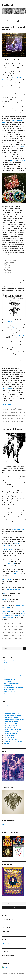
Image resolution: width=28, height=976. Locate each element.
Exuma (6, 415)
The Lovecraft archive (10, 727)
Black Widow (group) (7, 412)
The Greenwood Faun (10, 673)
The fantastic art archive (11, 721)
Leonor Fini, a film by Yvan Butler (13, 687)
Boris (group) (19, 630)
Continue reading (7, 404)
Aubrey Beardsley (13, 627)
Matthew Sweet (6, 637)
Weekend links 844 (9, 665)
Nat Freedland (11, 420)
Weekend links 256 (12, 429)
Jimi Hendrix (14, 417)
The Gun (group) (9, 421)
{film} (10, 408)
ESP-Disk (10, 565)
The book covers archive (11, 717)
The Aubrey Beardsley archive (12, 715)
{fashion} (20, 623)
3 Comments (23, 640)
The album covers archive (11, 713)
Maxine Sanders (14, 637)
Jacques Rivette (12, 635)
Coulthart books (8, 707)
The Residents (15, 640)
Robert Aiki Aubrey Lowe (13, 589)
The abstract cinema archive (12, 711)
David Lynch (16, 632)
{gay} (3, 624)
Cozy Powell (5, 414)
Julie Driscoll (20, 417)
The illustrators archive (11, 725)
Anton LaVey (9, 411)
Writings (6, 743)
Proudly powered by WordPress (16, 973)
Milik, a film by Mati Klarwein (12, 667)
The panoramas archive (10, 733)
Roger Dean (18, 420)
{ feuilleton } (7, 5)
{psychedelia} (5, 409)
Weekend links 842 (9, 679)
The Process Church (6, 640)
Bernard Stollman (9, 563)
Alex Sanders (17, 626)
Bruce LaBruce (8, 549)
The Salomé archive (9, 737)
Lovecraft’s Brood (9, 689)
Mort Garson (5, 420)
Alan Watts (19, 409)
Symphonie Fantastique (10, 669)
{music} (18, 408)
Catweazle (14, 412)
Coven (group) (21, 412)
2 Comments (16, 423)
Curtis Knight (11, 414)
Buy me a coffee (6, 943)
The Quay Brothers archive (11, 735)
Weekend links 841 (9, 685)
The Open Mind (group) (18, 421)
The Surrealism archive (10, 739)
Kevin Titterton (7, 579)
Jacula (3, 417)
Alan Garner (6, 599)
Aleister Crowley (9, 626)
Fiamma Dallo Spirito (13, 415)
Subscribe (14, 907)
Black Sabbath (6, 611)
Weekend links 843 (9, 671)
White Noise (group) (6, 423)
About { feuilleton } (9, 705)
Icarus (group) (22, 415)
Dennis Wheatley (19, 414)
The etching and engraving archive (14, 719)
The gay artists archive (10, 723)
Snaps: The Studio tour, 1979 (12, 683)
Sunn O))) (22, 638)
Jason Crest (8, 417)
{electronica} (15, 623)
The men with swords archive (12, 729)
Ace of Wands (13, 409)
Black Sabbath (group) (18, 411)
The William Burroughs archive (13, 741)
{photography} (16, 624)
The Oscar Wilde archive (11, 731)
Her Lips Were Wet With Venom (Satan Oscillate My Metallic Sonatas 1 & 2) (14, 615)
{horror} (14, 408)
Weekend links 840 (9, 691)
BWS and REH (7, 681)
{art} (10, 623)
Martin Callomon (14, 418)
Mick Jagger (21, 418)
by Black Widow (19, 529)
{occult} (22, 408)
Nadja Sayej (5, 638)
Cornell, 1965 (7, 693)
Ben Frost (19, 627)
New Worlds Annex (9, 709)
